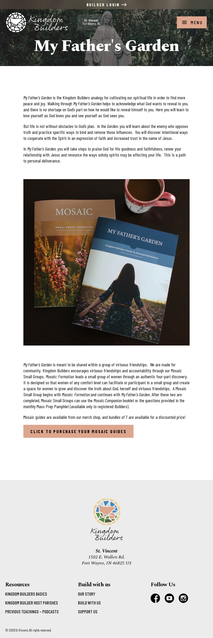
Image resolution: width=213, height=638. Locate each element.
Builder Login (103, 4)
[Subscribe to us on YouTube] (169, 598)
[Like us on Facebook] (155, 598)
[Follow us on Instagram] (183, 598)
